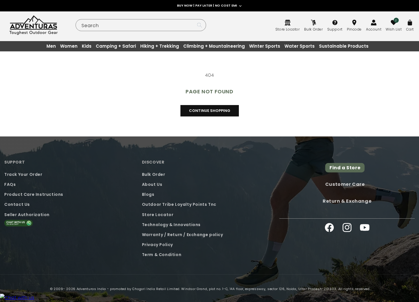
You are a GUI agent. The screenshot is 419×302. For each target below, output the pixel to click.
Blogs (148, 194)
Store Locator (158, 215)
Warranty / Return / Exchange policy (182, 234)
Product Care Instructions (33, 194)
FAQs (10, 184)
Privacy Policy (157, 244)
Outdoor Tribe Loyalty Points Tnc (179, 204)
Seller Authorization (27, 215)
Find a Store (344, 167)
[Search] (199, 25)
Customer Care (345, 184)
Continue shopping (209, 110)
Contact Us (17, 204)
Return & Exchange (347, 201)
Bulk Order (153, 174)
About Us (152, 184)
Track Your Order (23, 174)
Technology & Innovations (171, 224)
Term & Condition (162, 254)
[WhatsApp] (17, 298)
